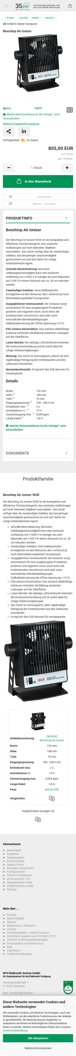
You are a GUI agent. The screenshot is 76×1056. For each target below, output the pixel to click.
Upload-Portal (15, 864)
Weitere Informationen (38, 1048)
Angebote (13, 853)
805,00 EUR (52, 789)
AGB (9, 946)
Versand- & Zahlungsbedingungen (27, 939)
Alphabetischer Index (19, 882)
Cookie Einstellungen (19, 954)
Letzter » (50, 17)
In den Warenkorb (38, 181)
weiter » (36, 17)
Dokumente (17, 453)
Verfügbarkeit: (11, 140)
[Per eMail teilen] (9, 131)
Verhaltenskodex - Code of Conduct (28, 932)
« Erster (9, 17)
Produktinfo (19, 218)
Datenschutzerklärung (15, 1030)
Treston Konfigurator (19, 875)
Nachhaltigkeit (15, 918)
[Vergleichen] (52, 798)
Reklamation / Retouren (21, 925)
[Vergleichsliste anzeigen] (38, 819)
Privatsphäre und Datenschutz (25, 943)
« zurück (23, 17)
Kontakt (12, 914)
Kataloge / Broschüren (20, 868)
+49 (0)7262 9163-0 (21, 993)
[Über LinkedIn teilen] (24, 131)
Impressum (13, 950)
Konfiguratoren (16, 871)
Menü (6, 6)
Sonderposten (15, 857)
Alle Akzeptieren (38, 1038)
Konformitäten (16, 861)
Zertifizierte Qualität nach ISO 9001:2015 (31, 936)
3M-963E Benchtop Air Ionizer (52, 738)
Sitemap (12, 889)
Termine (11, 922)
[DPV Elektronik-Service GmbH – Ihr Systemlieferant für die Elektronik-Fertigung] (38, 6)
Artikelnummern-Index (20, 885)
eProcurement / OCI (19, 878)
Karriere (11, 929)
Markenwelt (14, 850)
